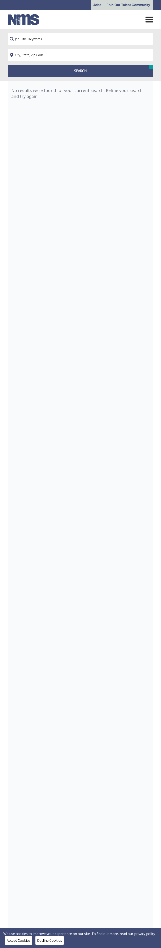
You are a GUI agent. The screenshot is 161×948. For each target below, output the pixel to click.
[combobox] (80, 39)
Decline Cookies (49, 940)
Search (80, 70)
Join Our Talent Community (128, 5)
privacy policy (145, 933)
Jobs (97, 5)
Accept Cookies (18, 940)
